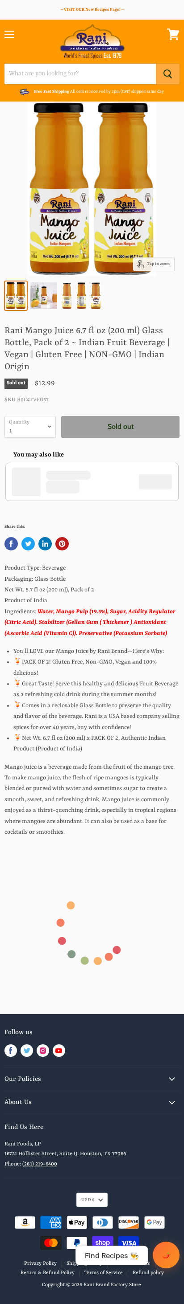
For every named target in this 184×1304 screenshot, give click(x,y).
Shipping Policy (84, 1264)
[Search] (168, 74)
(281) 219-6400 (39, 1164)
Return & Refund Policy (48, 1273)
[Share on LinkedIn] (45, 543)
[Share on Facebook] (11, 543)
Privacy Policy (40, 1264)
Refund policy (148, 1273)
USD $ (87, 1199)
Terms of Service (131, 1264)
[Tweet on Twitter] (28, 543)
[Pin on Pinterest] (62, 543)
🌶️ (166, 1255)
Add (160, 482)
